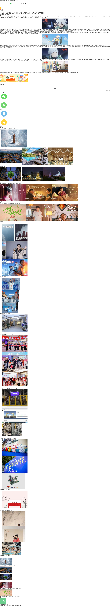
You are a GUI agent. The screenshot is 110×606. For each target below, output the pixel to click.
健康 (13, 0)
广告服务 (4, 604)
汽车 (15, 0)
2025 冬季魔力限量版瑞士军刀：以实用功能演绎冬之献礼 (7, 128)
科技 (17, 0)
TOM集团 (1, 604)
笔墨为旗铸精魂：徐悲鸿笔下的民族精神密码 (6, 510)
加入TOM (6, 604)
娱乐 (3, 0)
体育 (4, 0)
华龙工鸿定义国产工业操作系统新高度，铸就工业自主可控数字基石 (9, 388)
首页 (0, 0)
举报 (0, 83)
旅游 (6, 0)
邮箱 (18, 0)
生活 (7, 0)
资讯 (2, 0)
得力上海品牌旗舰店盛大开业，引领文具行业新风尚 (7, 334)
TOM (0, 129)
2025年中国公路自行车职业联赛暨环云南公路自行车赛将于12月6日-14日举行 (10, 438)
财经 (11, 0)
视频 (10, 0)
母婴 (8, 0)
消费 (14, 0)
